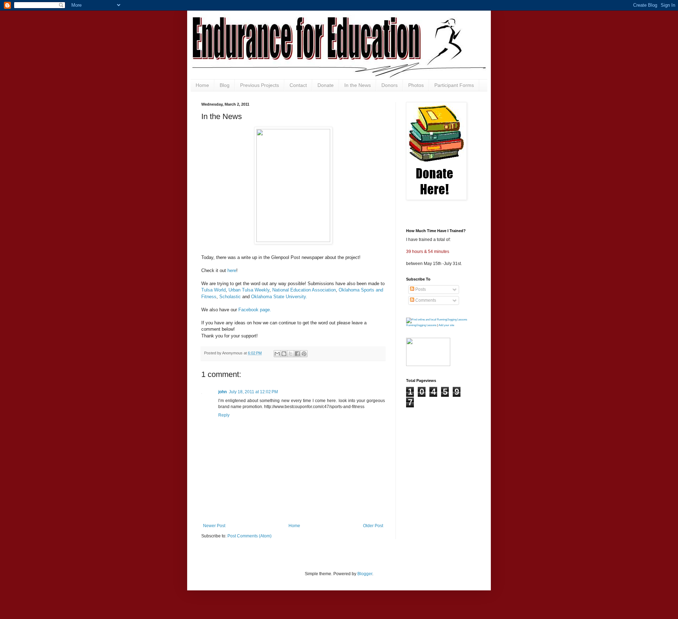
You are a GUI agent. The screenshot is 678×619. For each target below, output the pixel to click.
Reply (224, 415)
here (231, 270)
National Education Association (304, 290)
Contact (298, 85)
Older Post (373, 525)
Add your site (446, 325)
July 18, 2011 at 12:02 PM (253, 391)
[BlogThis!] (283, 353)
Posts (420, 289)
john (222, 391)
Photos (416, 85)
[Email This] (277, 353)
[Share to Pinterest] (304, 353)
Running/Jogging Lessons (421, 325)
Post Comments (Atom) (249, 535)
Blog (225, 85)
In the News (357, 85)
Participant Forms (454, 85)
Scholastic (230, 296)
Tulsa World (213, 290)
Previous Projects (259, 85)
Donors (389, 85)
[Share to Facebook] (297, 353)
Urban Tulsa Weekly (248, 290)
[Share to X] (290, 353)
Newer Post (214, 525)
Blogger (364, 573)
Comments (425, 300)
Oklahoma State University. (279, 296)
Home (202, 85)
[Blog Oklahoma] (428, 364)
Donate (325, 85)
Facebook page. (254, 309)
